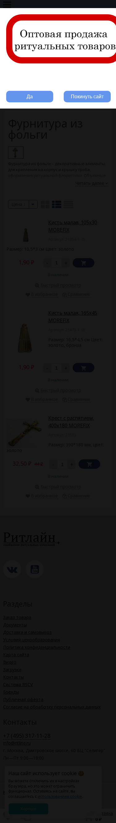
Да (30, 96)
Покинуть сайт (87, 96)
